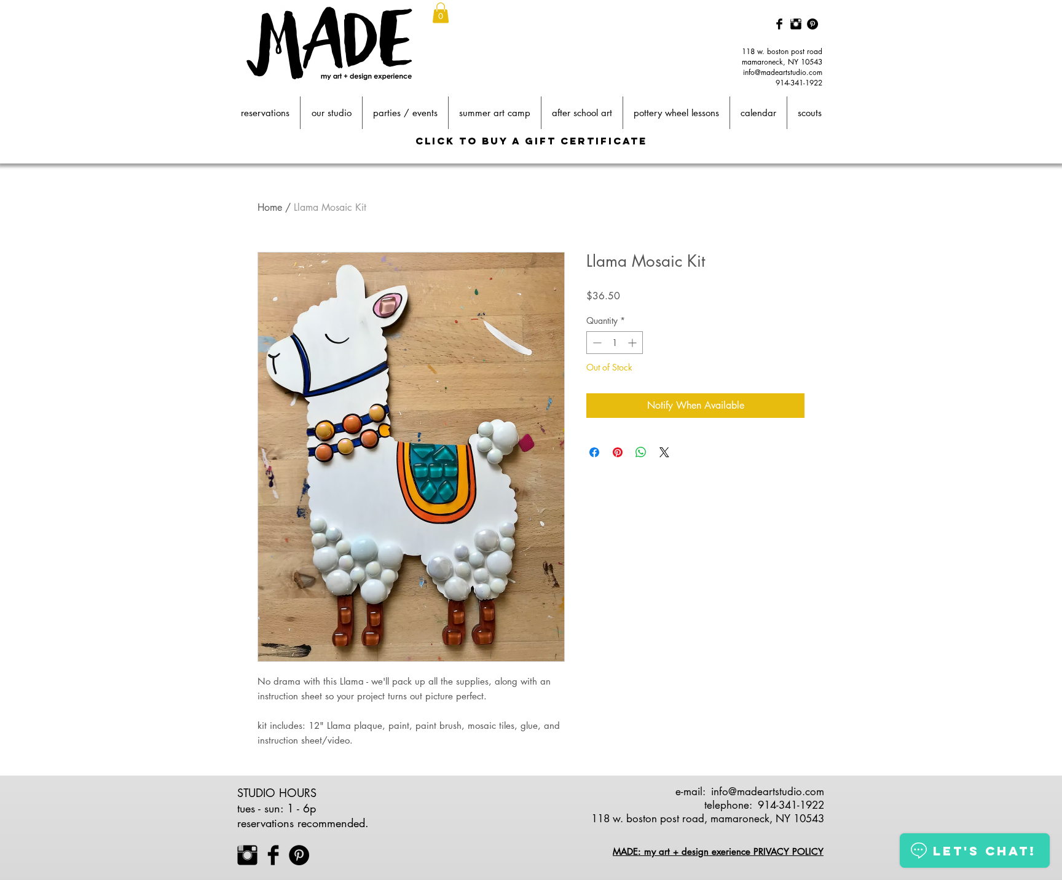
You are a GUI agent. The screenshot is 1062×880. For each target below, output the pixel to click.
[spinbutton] (615, 342)
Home (270, 207)
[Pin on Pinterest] (617, 452)
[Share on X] (664, 452)
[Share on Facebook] (594, 452)
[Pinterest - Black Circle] (812, 23)
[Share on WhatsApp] (641, 452)
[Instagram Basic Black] (795, 23)
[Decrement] (596, 342)
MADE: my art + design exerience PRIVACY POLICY (718, 851)
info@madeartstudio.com (782, 72)
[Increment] (633, 342)
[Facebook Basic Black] (779, 23)
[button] (440, 12)
